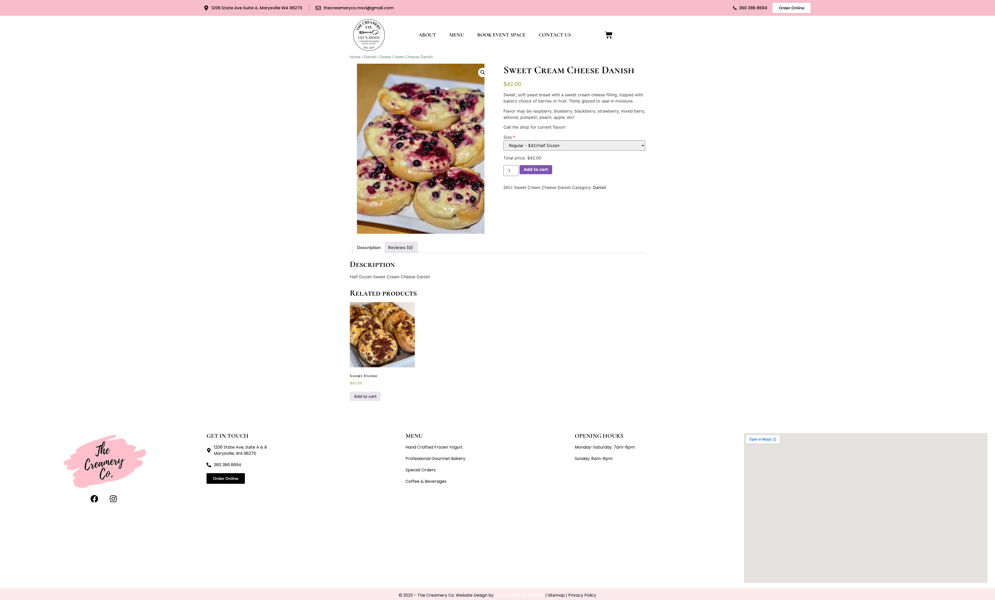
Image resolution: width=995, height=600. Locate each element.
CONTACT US (555, 35)
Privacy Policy (582, 595)
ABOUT (427, 35)
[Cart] (608, 35)
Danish (370, 57)
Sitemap (556, 595)
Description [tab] (369, 247)
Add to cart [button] (365, 396)
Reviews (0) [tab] (400, 247)
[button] (482, 72)
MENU (456, 35)
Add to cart (536, 169)
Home (355, 57)
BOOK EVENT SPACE (501, 35)
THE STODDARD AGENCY (519, 595)
